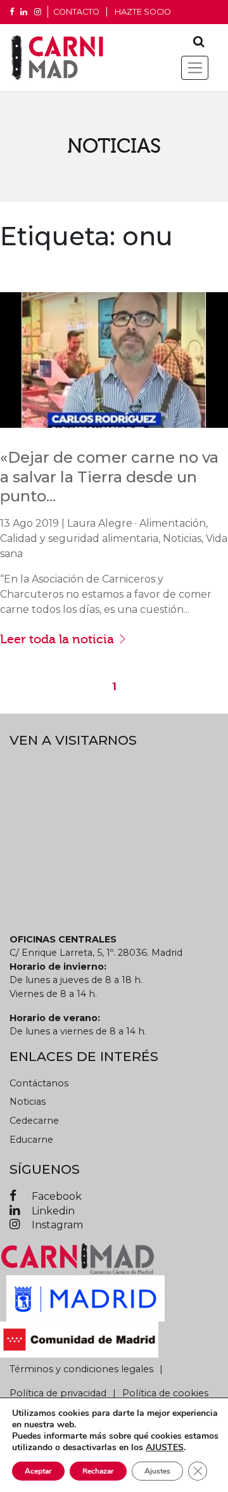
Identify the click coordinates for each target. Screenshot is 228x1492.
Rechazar (98, 1471)
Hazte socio (143, 11)
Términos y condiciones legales (81, 1369)
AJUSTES (165, 1447)
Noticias (28, 1101)
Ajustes (157, 1471)
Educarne (31, 1139)
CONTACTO (76, 11)
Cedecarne (34, 1120)
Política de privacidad (58, 1393)
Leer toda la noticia (58, 639)
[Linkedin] (23, 12)
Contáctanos (39, 1083)
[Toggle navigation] (194, 68)
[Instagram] (37, 12)
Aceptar (38, 1471)
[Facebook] (12, 12)
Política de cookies (165, 1393)
